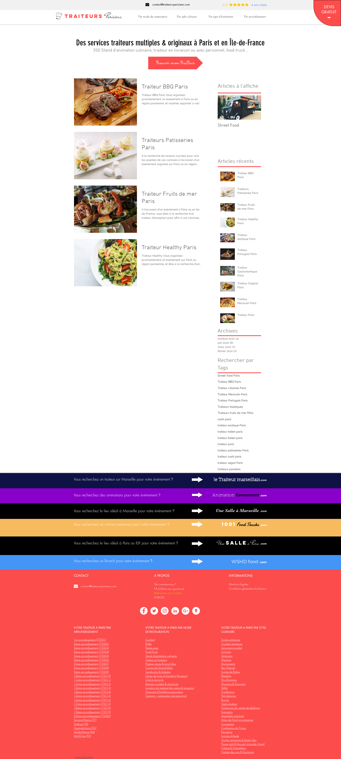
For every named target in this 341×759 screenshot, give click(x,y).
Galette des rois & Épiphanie (237, 752)
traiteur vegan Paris (230, 462)
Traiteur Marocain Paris (232, 394)
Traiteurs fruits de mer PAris (235, 412)
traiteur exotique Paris (232, 425)
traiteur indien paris (230, 431)
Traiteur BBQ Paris (229, 381)
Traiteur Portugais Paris (233, 400)
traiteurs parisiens (229, 469)
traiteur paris (226, 444)
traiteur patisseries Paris (233, 450)
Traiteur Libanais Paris (232, 388)
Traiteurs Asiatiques (230, 406)
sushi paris (224, 419)
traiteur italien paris (230, 438)
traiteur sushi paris (229, 456)
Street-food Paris (229, 375)
